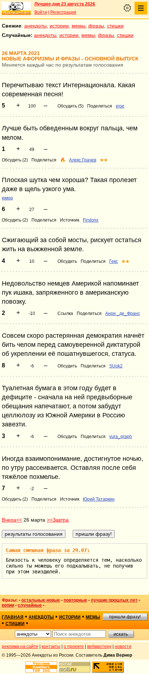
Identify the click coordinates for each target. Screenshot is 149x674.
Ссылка (65, 313)
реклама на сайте (20, 646)
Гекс (113, 261)
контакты (51, 646)
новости (123, 646)
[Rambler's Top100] (41, 667)
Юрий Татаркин (99, 499)
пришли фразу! (125, 616)
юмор (7, 198)
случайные (30, 605)
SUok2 (116, 365)
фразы (96, 26)
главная (13, 617)
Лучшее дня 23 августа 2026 (64, 4)
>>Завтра (58, 520)
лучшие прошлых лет (114, 600)
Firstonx (90, 220)
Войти (40, 12)
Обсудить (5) (71, 106)
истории (59, 26)
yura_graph (120, 436)
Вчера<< (12, 520)
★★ (104, 160)
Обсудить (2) (15, 160)
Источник (69, 220)
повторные (75, 600)
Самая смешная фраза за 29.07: (48, 550)
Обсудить (67, 261)
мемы (78, 26)
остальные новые (40, 600)
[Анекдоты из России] (16, 8)
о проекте (74, 646)
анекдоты (35, 26)
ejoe (120, 106)
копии (8, 605)
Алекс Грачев (82, 160)
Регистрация (63, 12)
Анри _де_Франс (122, 313)
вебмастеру (99, 646)
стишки (115, 26)
